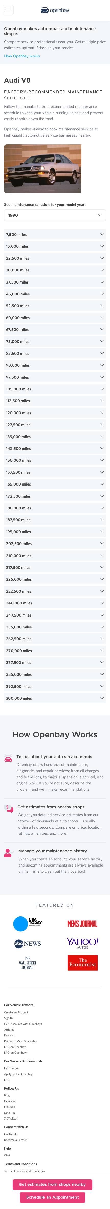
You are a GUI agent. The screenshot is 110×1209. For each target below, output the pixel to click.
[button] (55, 234)
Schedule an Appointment (52, 1197)
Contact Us (11, 1134)
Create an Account (16, 1012)
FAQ (7, 1079)
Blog (7, 1095)
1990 (13, 215)
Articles (9, 1029)
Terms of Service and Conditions (24, 1171)
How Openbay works (22, 56)
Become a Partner (15, 1139)
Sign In (8, 1018)
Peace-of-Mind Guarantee (20, 1041)
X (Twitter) (11, 1118)
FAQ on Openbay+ (16, 1052)
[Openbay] (55, 10)
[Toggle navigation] (8, 10)
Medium (9, 1112)
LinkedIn (9, 1107)
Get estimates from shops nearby (52, 1185)
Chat (7, 1155)
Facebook (10, 1101)
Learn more (11, 1068)
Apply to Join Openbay (18, 1074)
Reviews (9, 1035)
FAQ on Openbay (15, 1047)
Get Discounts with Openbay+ (23, 1023)
